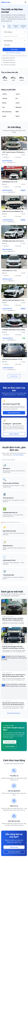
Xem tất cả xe (14, 376)
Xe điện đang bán (10, 746)
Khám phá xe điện (10, 742)
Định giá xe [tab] (16, 26)
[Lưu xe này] (25, 138)
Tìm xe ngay (14, 49)
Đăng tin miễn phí (14, 434)
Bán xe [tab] (9, 26)
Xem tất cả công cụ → (19, 455)
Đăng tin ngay (14, 847)
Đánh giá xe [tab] (23, 26)
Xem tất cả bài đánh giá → (14, 713)
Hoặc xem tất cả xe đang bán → (14, 52)
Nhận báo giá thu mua (14, 412)
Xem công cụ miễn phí (14, 852)
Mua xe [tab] (4, 26)
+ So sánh (23, 154)
